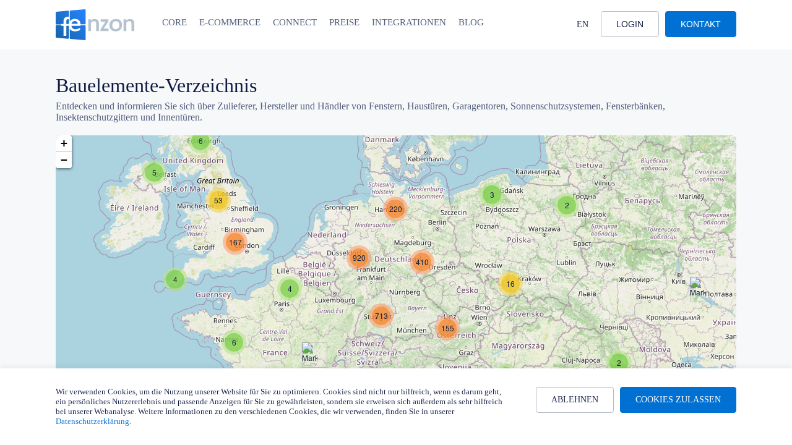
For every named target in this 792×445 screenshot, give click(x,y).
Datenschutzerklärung (92, 421)
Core (174, 22)
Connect (295, 22)
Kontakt (701, 24)
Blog (471, 22)
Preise (344, 22)
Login (630, 24)
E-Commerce (229, 22)
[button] (200, 141)
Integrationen (409, 22)
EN (582, 24)
